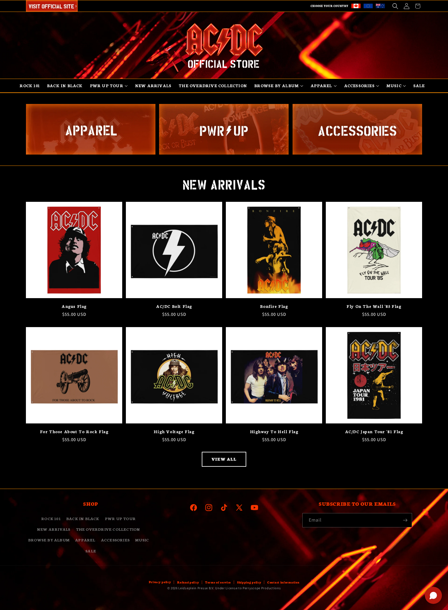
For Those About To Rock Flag (74, 431)
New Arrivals (53, 529)
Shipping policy (249, 582)
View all (224, 459)
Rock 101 (51, 518)
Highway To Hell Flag (274, 431)
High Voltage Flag (174, 431)
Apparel (85, 540)
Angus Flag (74, 306)
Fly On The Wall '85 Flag (374, 306)
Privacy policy (160, 582)
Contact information (283, 582)
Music (142, 540)
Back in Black (82, 518)
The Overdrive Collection (108, 529)
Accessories (115, 540)
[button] (395, 6)
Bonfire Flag (274, 306)
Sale (90, 550)
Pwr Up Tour (120, 518)
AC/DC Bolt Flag (174, 306)
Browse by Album (48, 540)
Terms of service (218, 582)
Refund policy (188, 582)
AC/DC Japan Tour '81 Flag (374, 431)
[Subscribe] (405, 520)
